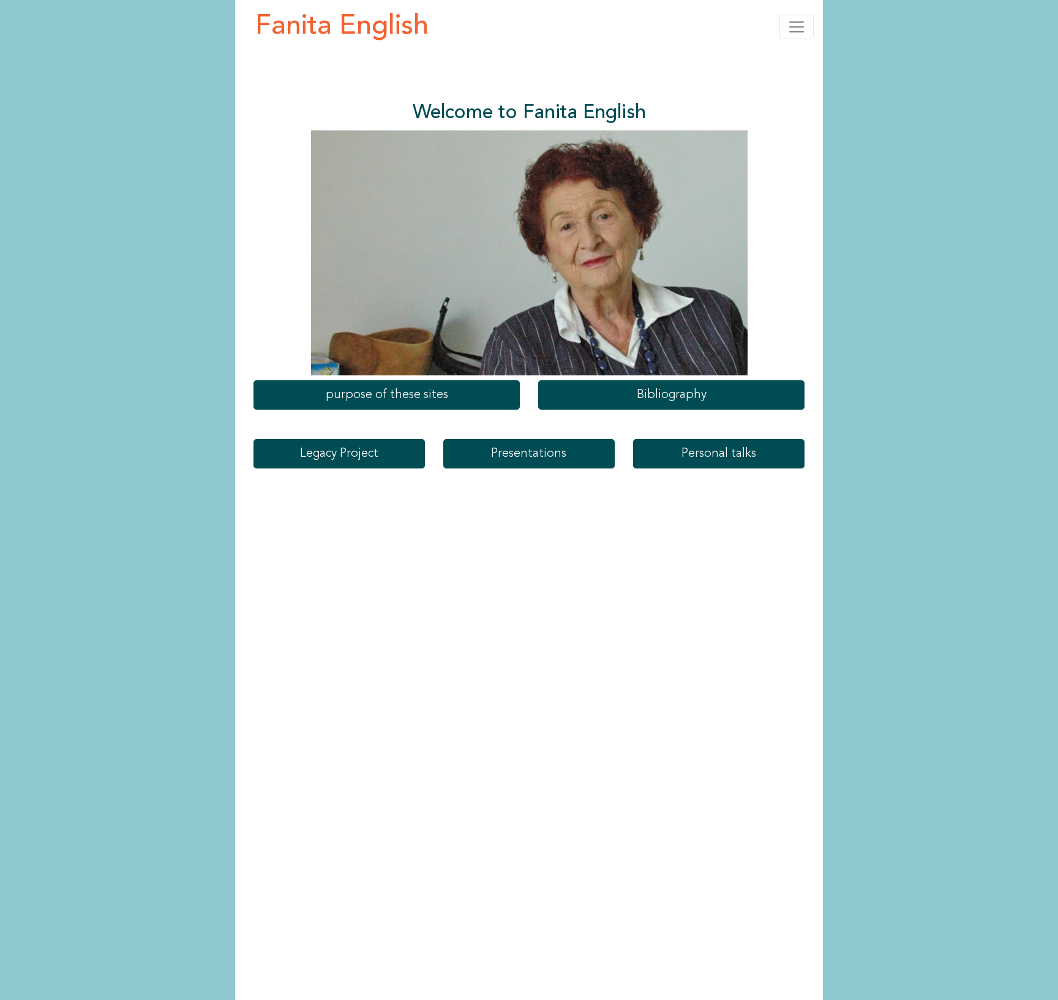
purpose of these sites (387, 395)
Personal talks (718, 454)
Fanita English (342, 26)
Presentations (528, 454)
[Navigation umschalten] (796, 27)
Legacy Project (339, 454)
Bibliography (672, 395)
